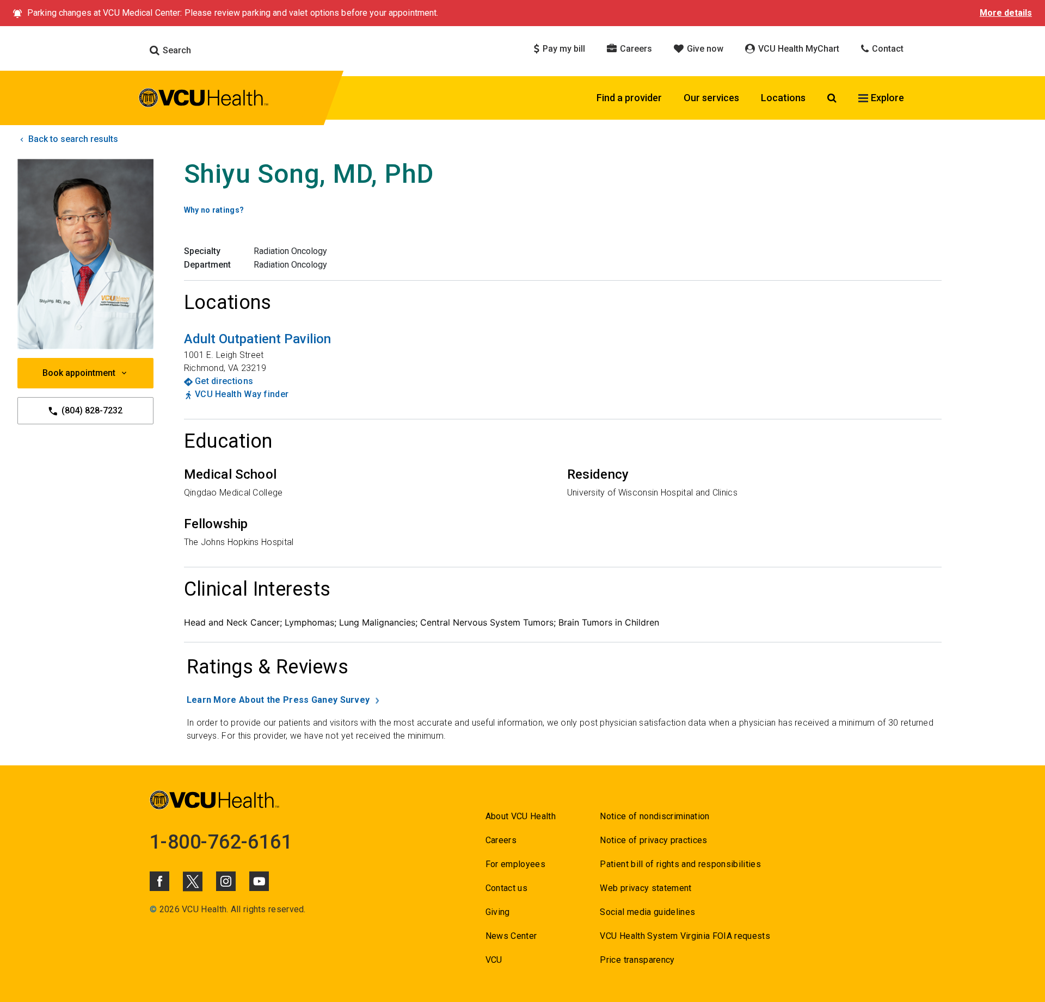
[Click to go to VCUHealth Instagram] (226, 881)
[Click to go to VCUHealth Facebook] (159, 881)
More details (1006, 13)
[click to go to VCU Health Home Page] (204, 100)
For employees (515, 864)
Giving (497, 912)
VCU (493, 960)
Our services (711, 97)
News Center (511, 936)
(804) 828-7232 (90, 410)
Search (176, 50)
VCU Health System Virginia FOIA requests (685, 936)
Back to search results (72, 139)
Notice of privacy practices (653, 840)
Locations (783, 97)
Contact (886, 49)
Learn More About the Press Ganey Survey (278, 700)
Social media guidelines (647, 912)
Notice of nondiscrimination (654, 816)
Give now (704, 49)
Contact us (506, 888)
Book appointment (78, 373)
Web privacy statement (645, 888)
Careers (635, 49)
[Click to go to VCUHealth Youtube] (259, 881)
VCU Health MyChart (797, 49)
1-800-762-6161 (221, 842)
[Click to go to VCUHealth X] (192, 881)
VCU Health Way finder (241, 394)
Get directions (224, 381)
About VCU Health (520, 816)
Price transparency (637, 960)
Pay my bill (562, 49)
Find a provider (629, 97)
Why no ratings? (214, 210)
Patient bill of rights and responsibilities (680, 864)
